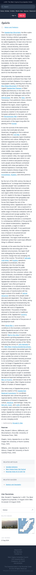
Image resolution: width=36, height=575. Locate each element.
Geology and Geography (13, 484)
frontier (14, 123)
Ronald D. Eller (18, 423)
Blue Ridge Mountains (9, 86)
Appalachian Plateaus (14, 88)
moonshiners (5, 175)
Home (2, 11)
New (23, 98)
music (10, 405)
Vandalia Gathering (11, 467)
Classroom (32, 11)
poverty (24, 314)
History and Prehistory (11, 27)
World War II (9, 325)
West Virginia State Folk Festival (16, 469)
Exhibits (12, 11)
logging (15, 260)
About (18, 550)
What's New (19, 11)
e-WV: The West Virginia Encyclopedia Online (18, 2)
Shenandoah (5, 98)
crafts (18, 405)
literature (10, 402)
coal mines (5, 260)
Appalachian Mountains (12, 32)
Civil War (16, 135)
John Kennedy (23, 344)
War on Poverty (6, 380)
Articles (7, 11)
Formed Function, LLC (26, 570)
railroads (27, 258)
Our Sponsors (18, 552)
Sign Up (22, 15)
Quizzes (26, 11)
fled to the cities (13, 335)
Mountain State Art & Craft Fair (15, 471)
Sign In (14, 15)
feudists (13, 175)
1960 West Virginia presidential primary (17, 347)
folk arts (4, 405)
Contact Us (18, 554)
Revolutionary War (10, 116)
